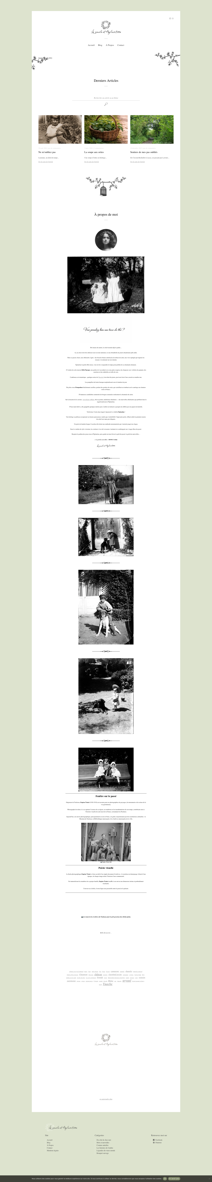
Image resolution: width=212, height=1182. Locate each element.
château (98, 974)
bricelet (108, 971)
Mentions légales (53, 1150)
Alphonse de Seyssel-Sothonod (76, 971)
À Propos (110, 45)
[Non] (209, 1179)
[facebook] (170, 19)
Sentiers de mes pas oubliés (143, 152)
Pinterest (158, 1142)
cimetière (105, 975)
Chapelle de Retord (137, 971)
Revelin (105, 981)
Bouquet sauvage (103, 1153)
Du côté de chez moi (104, 1140)
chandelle (122, 971)
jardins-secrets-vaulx (71, 977)
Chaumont (83, 974)
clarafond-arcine (115, 974)
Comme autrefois (102, 1145)
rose (115, 981)
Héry (143, 975)
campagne (115, 971)
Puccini (100, 377)
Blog (100, 45)
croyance (131, 975)
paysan (83, 981)
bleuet (103, 971)
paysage (78, 981)
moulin (127, 977)
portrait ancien (89, 981)
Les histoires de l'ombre (105, 1148)
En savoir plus (174, 1178)
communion (125, 975)
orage (136, 977)
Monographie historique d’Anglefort (116, 977)
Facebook (158, 1140)
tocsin (100, 984)
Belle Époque (95, 971)
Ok (165, 1178)
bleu (100, 971)
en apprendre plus (106, 1099)
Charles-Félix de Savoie (72, 975)
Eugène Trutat (137, 975)
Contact (120, 45)
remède (101, 981)
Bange (85, 971)
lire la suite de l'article (45, 162)
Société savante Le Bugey (138, 981)
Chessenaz (90, 975)
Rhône (110, 980)
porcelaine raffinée (88, 400)
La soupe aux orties (94, 152)
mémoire (132, 977)
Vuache (107, 983)
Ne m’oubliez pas (47, 152)
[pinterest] (173, 19)
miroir (105, 977)
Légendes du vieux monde (106, 1150)
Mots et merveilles (103, 1142)
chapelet (128, 971)
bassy (89, 971)
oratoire (142, 977)
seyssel (126, 980)
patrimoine (71, 980)
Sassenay (119, 981)
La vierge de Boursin (91, 977)
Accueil (91, 45)
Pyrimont (96, 981)
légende (100, 977)
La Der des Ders (81, 977)
